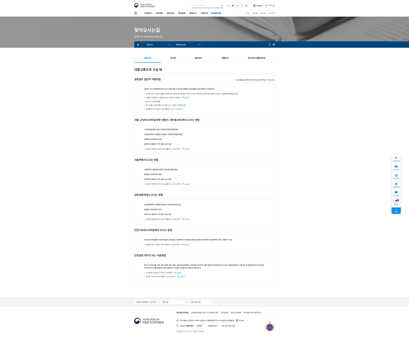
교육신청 (159, 13)
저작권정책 (224, 312)
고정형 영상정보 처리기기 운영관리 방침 (204, 312)
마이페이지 (215, 13)
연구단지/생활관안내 (256, 57)
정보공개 (181, 13)
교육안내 (147, 13)
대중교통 (148, 58)
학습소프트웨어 (236, 312)
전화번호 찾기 (213, 325)
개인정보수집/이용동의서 (252, 312)
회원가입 (255, 13)
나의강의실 (271, 13)
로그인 (248, 13)
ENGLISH (259, 6)
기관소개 (204, 13)
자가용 (173, 57)
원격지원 (263, 13)
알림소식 (193, 13)
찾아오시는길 (181, 44)
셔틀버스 (225, 57)
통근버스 (198, 57)
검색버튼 (221, 5)
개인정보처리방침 (182, 312)
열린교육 (170, 13)
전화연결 (199, 326)
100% (270, 5)
